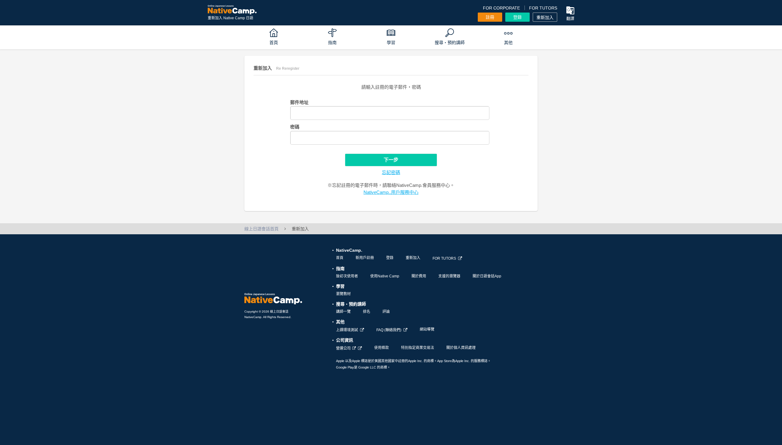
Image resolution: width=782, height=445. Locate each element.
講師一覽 (343, 312)
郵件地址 (299, 102)
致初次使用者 (347, 276)
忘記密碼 (391, 172)
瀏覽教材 (343, 294)
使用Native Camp (384, 276)
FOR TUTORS (543, 8)
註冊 (490, 17)
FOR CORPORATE (501, 8)
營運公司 (343, 348)
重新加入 (545, 17)
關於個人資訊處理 (461, 348)
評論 (386, 312)
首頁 (339, 258)
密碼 (294, 126)
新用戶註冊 (365, 258)
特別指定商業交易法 (417, 348)
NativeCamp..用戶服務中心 (391, 192)
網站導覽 (427, 329)
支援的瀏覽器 (449, 276)
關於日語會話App (487, 276)
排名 (366, 312)
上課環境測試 (347, 330)
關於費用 (418, 276)
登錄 (517, 17)
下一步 (391, 159)
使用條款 (381, 348)
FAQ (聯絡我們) (388, 330)
